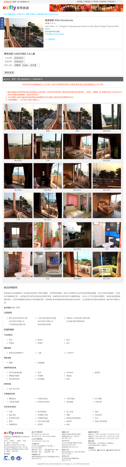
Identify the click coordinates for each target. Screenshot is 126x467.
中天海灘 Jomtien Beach (54, 34)
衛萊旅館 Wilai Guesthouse (47, 14)
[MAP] (47, 29)
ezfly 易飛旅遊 (9, 14)
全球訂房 (20, 14)
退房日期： (9, 61)
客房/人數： (8, 65)
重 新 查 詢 (9, 73)
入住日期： (9, 57)
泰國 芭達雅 (30, 14)
